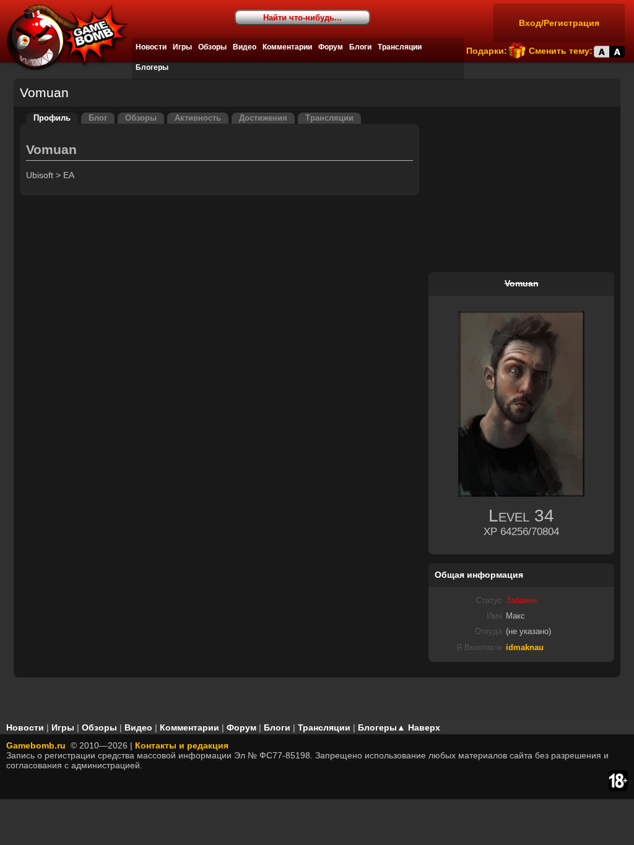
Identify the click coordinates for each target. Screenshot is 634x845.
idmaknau (525, 647)
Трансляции (400, 47)
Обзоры (212, 47)
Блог (98, 118)
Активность (198, 118)
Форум (330, 47)
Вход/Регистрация (559, 23)
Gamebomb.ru (36, 745)
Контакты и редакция (181, 745)
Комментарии (287, 47)
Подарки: (486, 51)
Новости (151, 47)
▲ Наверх (418, 727)
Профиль (52, 118)
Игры (182, 47)
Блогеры (152, 67)
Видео (244, 47)
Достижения (263, 118)
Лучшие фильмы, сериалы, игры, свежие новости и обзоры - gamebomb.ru (64, 37)
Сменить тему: (561, 51)
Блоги (360, 47)
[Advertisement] (521, 190)
